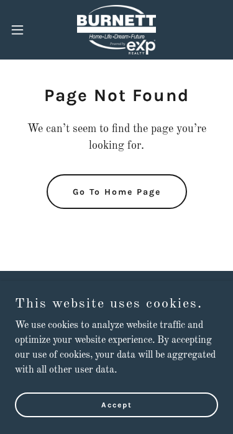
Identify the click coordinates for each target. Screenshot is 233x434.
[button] (22, 29)
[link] (116, 30)
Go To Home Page (117, 192)
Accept (116, 404)
